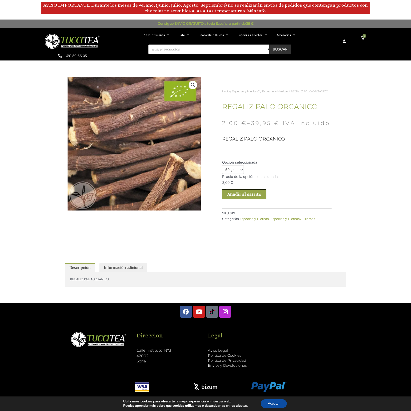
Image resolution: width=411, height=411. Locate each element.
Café (182, 35)
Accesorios (283, 35)
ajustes (241, 406)
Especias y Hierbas (250, 35)
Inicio (226, 91)
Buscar (280, 49)
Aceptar (274, 403)
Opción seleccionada (239, 162)
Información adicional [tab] (123, 267)
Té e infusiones (154, 35)
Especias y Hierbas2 (246, 91)
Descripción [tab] (80, 267)
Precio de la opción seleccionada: (250, 176)
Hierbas (309, 219)
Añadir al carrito (244, 194)
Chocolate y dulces (211, 35)
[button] (193, 85)
